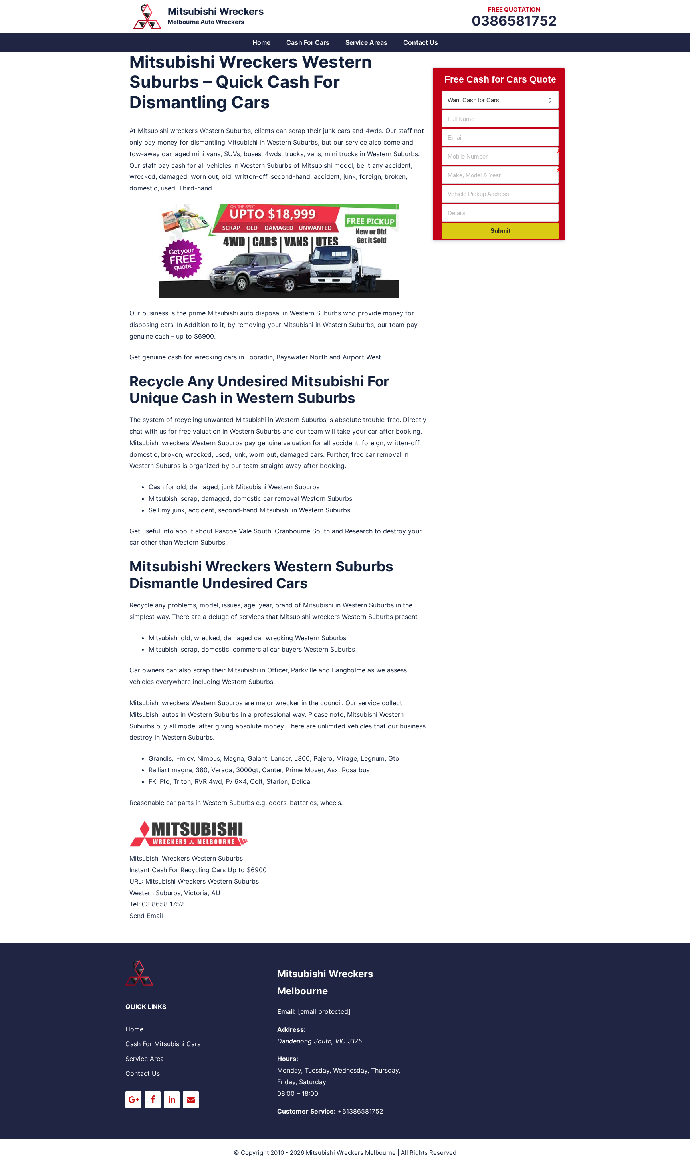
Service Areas (366, 42)
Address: (291, 1029)
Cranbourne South (302, 531)
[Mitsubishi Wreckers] (147, 16)
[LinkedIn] (172, 1099)
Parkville (304, 670)
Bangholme (348, 670)
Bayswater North (301, 357)
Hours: (287, 1059)
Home (261, 42)
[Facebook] (153, 1099)
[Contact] (191, 1099)
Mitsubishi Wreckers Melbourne (351, 1152)
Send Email (146, 916)
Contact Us (420, 42)
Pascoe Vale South (243, 531)
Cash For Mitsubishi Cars (162, 1044)
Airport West (362, 357)
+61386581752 (360, 1111)
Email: (286, 1011)
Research (359, 531)
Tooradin (259, 357)
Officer (277, 670)
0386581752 (514, 21)
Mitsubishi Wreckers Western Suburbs (202, 881)
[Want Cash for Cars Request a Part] (500, 100)
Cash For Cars (307, 42)
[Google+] (133, 1099)
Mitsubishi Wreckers (216, 11)
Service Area (144, 1059)
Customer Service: (306, 1111)
